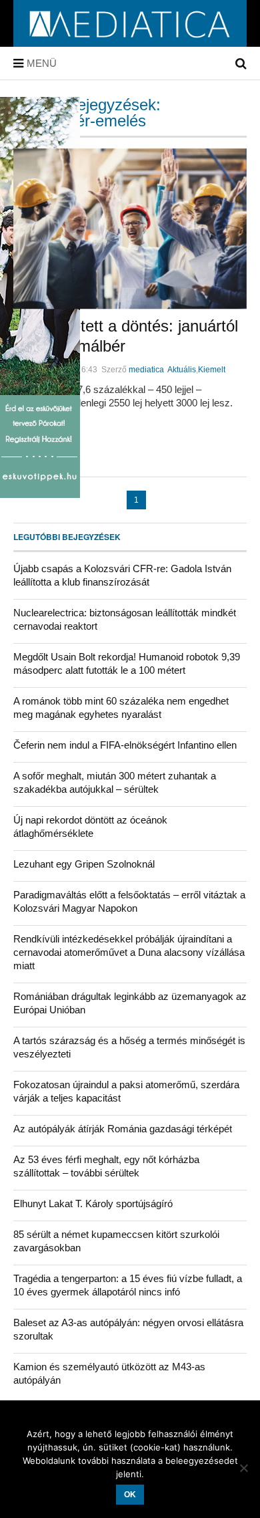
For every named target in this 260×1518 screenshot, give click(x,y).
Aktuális (181, 369)
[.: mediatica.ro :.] (130, 42)
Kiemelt (211, 369)
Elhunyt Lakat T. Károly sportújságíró (93, 1203)
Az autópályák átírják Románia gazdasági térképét (122, 1128)
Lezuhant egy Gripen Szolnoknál (84, 864)
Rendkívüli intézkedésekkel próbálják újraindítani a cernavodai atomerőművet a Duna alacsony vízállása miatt (129, 952)
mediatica (146, 369)
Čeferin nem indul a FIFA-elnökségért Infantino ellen (125, 745)
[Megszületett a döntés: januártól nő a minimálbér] (130, 228)
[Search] (241, 63)
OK (130, 1494)
